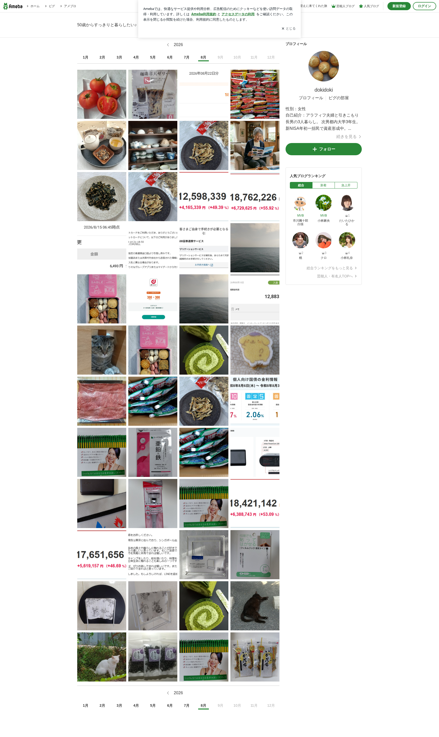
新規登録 (399, 6)
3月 (119, 57)
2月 (102, 57)
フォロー (327, 149)
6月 (170, 57)
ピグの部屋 (338, 98)
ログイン (424, 6)
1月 (85, 57)
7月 (187, 57)
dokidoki (324, 90)
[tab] (301, 185)
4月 (136, 57)
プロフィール (311, 98)
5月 (153, 57)
